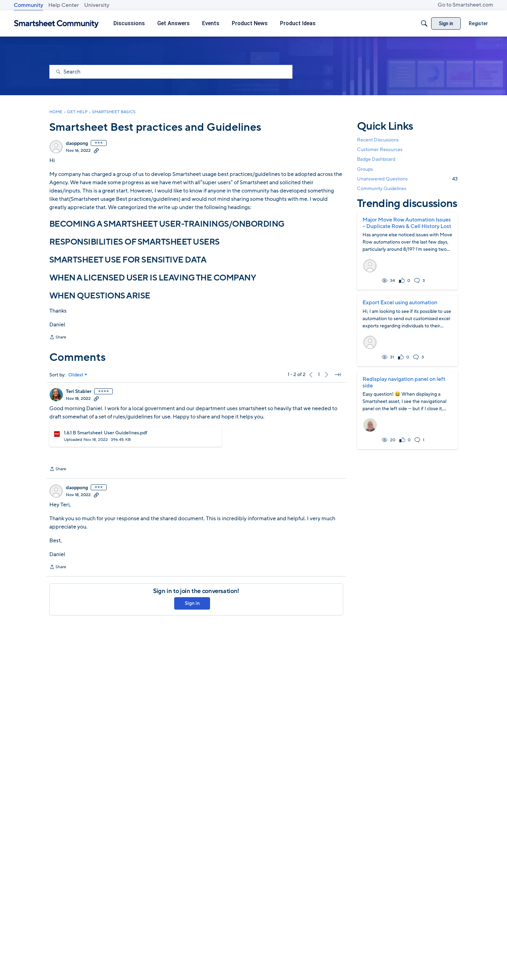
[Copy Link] (96, 150)
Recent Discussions (378, 140)
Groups (365, 169)
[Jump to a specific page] (337, 374)
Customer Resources (379, 149)
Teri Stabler (78, 391)
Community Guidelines (381, 188)
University (96, 5)
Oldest (75, 375)
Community (28, 5)
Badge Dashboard (376, 159)
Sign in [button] (192, 603)
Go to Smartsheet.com (465, 5)
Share (57, 337)
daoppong (77, 143)
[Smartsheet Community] (56, 23)
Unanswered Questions (407, 179)
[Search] (424, 23)
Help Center (63, 5)
